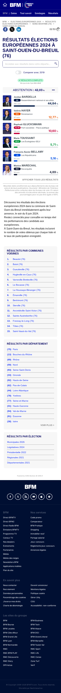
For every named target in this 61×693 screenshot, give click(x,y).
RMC (5, 649)
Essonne (17, 416)
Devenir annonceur (39, 585)
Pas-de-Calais (20, 385)
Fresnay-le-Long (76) (23, 321)
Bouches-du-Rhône (22, 354)
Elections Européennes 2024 (26, 22)
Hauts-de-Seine (20, 380)
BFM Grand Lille (10, 637)
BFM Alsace (36, 628)
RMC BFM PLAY (10, 653)
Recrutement (9, 589)
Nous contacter (10, 585)
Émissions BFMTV (11, 529)
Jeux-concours (37, 542)
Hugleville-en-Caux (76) (24, 274)
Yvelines (17, 395)
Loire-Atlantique (20, 390)
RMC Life (35, 653)
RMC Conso (36, 657)
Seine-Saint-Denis (22, 370)
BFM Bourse (8, 624)
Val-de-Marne (19, 411)
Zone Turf (35, 661)
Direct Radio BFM (11, 525)
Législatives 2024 (15, 447)
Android (49, 497)
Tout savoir (26, 13)
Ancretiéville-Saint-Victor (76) (27, 310)
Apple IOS (41, 497)
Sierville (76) (19, 305)
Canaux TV (8, 538)
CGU (33, 601)
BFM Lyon (7, 641)
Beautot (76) (19, 259)
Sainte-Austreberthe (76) (25, 316)
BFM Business (37, 620)
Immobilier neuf (37, 534)
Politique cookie (38, 593)
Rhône (16, 359)
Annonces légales (38, 550)
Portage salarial (37, 538)
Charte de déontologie (13, 605)
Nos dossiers (8, 542)
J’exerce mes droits (11, 601)
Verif (33, 665)
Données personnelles (13, 593)
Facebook (10, 497)
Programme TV (10, 534)
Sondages (40, 13)
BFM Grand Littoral (39, 637)
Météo (6, 554)
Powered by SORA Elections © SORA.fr (30, 476)
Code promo (35, 517)
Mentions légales (38, 589)
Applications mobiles (12, 566)
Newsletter (33, 497)
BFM (5, 13)
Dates (14, 13)
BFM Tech (35, 624)
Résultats (53, 13)
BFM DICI (35, 633)
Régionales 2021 (15, 457)
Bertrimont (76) (20, 300)
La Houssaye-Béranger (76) (27, 290)
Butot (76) (18, 264)
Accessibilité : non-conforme (43, 605)
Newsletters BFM (10, 562)
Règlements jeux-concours (42, 546)
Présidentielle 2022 (16, 452)
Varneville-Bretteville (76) (25, 279)
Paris (15, 349)
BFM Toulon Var (38, 645)
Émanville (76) (20, 295)
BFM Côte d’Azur (10, 633)
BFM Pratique (36, 525)
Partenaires (8, 550)
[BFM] (5, 4)
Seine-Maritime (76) (42, 24)
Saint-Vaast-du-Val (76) (24, 331)
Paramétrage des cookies (14, 597)
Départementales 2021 (18, 462)
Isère (15, 421)
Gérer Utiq (35, 597)
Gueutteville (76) (21, 269)
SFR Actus (7, 665)
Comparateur (36, 521)
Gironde (17, 375)
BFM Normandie (10, 645)
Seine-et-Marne (20, 401)
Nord (15, 365)
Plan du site (8, 570)
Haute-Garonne (20, 406)
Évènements (8, 546)
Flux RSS (26, 497)
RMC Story (8, 661)
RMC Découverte (10, 657)
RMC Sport (35, 649)
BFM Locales (9, 628)
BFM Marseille (37, 641)
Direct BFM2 (8, 521)
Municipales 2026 (16, 442)
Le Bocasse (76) (21, 285)
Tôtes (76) (18, 326)
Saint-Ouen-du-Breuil (14, 26)
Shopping (34, 529)
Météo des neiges (11, 558)
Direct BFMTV (9, 517)
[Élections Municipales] (20, 5)
